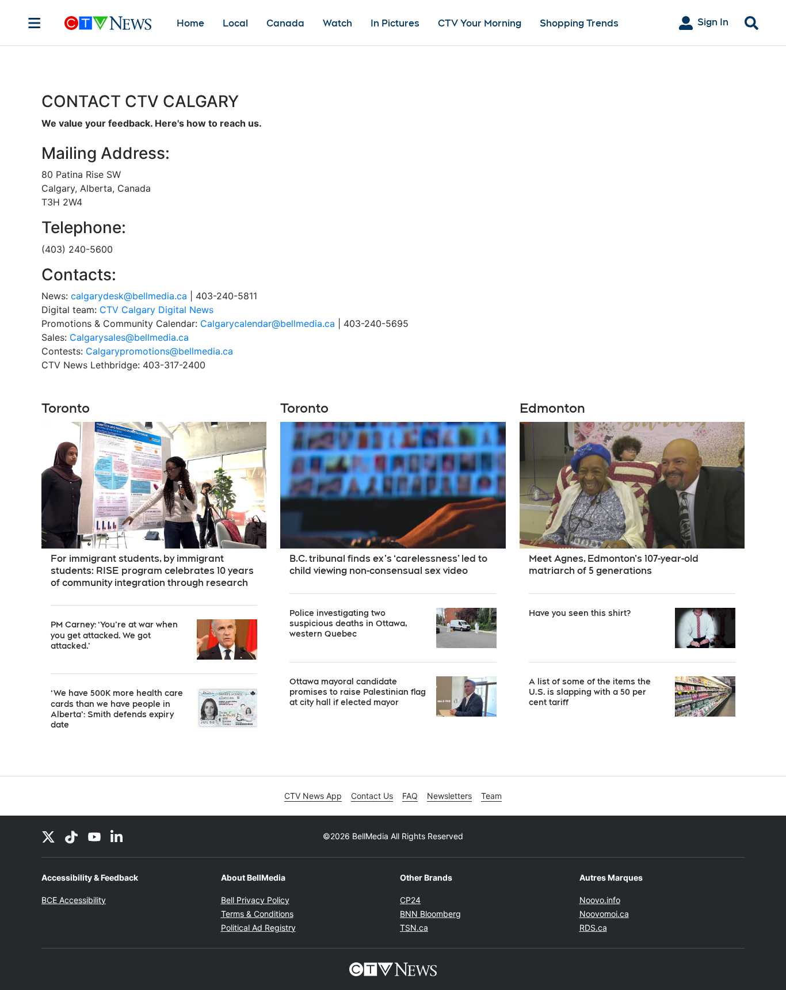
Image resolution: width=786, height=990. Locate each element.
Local (235, 23)
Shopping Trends (579, 23)
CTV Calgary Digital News (156, 309)
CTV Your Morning (479, 23)
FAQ (410, 796)
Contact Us (372, 796)
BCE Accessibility (73, 900)
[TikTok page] (71, 836)
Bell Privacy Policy (255, 900)
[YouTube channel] (94, 836)
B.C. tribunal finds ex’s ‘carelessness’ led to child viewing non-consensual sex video (388, 564)
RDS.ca (593, 927)
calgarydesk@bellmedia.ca (129, 296)
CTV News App (313, 796)
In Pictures (395, 23)
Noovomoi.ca (604, 914)
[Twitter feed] (48, 836)
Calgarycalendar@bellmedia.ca (267, 323)
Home (190, 23)
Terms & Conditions (257, 914)
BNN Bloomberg (430, 914)
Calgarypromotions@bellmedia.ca (159, 351)
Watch (337, 23)
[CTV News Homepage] (107, 23)
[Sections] (34, 23)
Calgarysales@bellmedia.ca (129, 337)
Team (491, 796)
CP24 (410, 900)
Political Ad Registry (258, 927)
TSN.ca (414, 927)
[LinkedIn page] (117, 836)
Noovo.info (599, 900)
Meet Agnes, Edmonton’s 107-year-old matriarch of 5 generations (614, 564)
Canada (285, 23)
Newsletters (449, 796)
